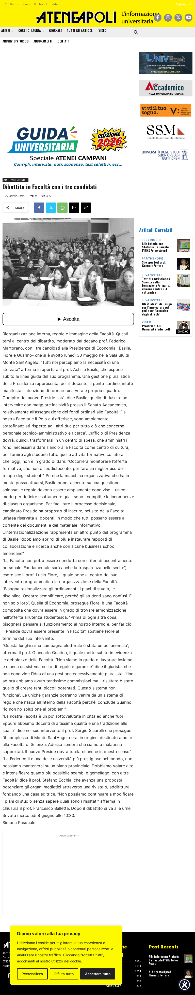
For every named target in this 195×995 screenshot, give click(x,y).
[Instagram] (168, 18)
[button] (136, 33)
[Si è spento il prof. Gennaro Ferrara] (183, 264)
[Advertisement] (68, 87)
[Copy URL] (86, 208)
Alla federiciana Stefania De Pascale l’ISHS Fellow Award (155, 246)
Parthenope (152, 258)
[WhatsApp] (62, 208)
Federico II (151, 240)
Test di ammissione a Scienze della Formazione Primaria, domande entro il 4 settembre (156, 285)
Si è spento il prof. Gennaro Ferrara (154, 264)
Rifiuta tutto (64, 974)
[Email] (74, 208)
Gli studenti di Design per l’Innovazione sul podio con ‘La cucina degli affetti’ (157, 309)
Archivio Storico (15, 180)
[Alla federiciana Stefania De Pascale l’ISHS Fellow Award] (183, 245)
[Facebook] (158, 18)
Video (146, 322)
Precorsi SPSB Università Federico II (156, 327)
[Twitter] (178, 18)
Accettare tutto (97, 974)
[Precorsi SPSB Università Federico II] (183, 327)
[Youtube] (188, 18)
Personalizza (32, 974)
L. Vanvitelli (153, 275)
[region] (66, 955)
